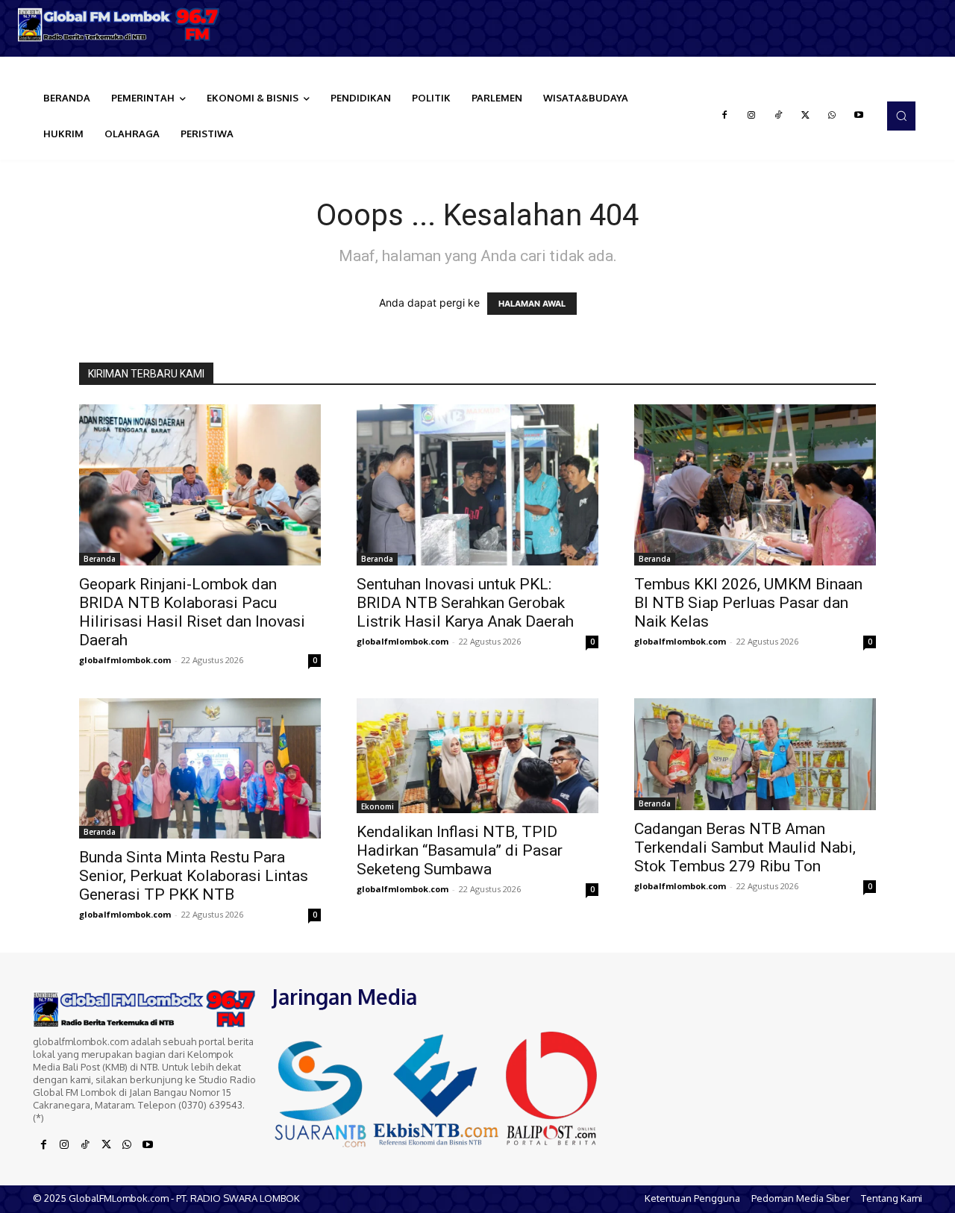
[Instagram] (751, 115)
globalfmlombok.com (125, 659)
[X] (805, 115)
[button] (901, 115)
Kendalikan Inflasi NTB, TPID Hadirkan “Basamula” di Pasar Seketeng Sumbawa (460, 850)
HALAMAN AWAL (532, 303)
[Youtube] (858, 115)
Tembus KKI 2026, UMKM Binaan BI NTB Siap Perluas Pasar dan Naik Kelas (748, 602)
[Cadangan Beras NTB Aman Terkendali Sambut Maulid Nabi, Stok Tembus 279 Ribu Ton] (755, 754)
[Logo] (119, 24)
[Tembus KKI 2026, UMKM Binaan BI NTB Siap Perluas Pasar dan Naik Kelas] (755, 484)
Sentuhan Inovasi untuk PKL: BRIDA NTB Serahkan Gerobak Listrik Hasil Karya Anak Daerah (465, 602)
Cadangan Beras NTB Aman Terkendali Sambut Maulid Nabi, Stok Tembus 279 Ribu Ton (745, 847)
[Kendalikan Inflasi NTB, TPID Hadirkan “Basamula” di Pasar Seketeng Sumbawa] (477, 755)
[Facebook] (724, 115)
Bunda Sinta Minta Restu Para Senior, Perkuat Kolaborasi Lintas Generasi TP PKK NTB (193, 875)
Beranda (100, 559)
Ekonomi (377, 806)
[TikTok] (778, 115)
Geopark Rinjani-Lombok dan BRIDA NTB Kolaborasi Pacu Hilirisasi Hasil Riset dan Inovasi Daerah (192, 612)
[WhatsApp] (831, 115)
